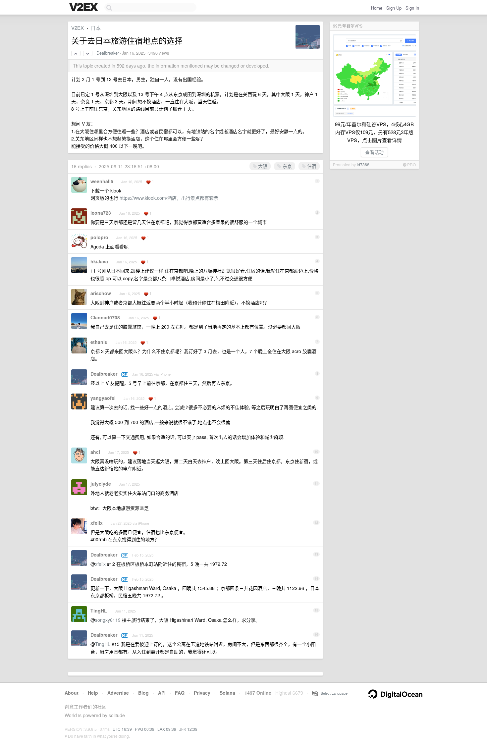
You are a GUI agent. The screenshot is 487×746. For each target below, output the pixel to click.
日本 (96, 27)
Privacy (202, 692)
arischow (100, 293)
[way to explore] (84, 7)
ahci (95, 452)
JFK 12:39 (188, 729)
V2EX (77, 27)
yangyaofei (103, 398)
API (162, 692)
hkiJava (99, 261)
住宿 (311, 166)
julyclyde (100, 483)
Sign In (412, 8)
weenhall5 (101, 181)
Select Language (333, 693)
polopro (99, 237)
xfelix (96, 522)
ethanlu (99, 342)
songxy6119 (108, 619)
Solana (227, 692)
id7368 (363, 164)
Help (93, 692)
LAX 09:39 (166, 729)
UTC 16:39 (122, 729)
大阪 (262, 166)
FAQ (180, 692)
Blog (143, 692)
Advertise (118, 692)
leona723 (100, 212)
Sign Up (394, 8)
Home (376, 8)
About (72, 692)
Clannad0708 (105, 317)
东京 (286, 166)
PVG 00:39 (144, 729)
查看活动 (374, 152)
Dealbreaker (107, 53)
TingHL (98, 610)
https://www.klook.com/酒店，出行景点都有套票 (169, 197)
